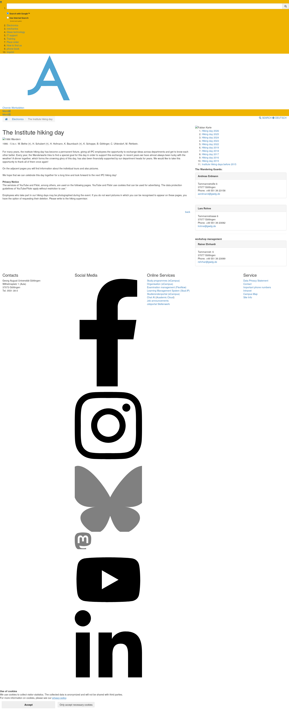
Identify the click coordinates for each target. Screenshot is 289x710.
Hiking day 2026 (210, 130)
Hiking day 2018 (210, 150)
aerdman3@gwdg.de (209, 193)
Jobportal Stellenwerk (158, 304)
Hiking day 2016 (210, 157)
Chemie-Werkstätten (13, 107)
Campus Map (250, 294)
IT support (12, 35)
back (187, 211)
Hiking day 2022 (210, 144)
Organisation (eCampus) (160, 284)
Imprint (10, 52)
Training (11, 38)
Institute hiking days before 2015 (219, 164)
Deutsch (280, 117)
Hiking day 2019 (210, 147)
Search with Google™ (20, 13)
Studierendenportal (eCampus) (163, 294)
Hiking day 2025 (210, 134)
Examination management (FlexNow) (166, 287)
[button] (7, 111)
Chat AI (151, 297)
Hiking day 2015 (210, 160)
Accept (28, 704)
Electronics (12, 25)
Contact (247, 284)
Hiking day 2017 (210, 154)
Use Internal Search (19, 18)
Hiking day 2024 (210, 137)
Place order (13, 42)
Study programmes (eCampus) (163, 280)
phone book (13, 48)
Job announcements (158, 300)
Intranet (247, 290)
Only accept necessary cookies (76, 704)
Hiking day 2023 (210, 140)
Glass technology (16, 32)
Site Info (247, 297)
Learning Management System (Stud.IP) (168, 290)
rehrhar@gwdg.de (207, 261)
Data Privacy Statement (255, 280)
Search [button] (266, 117)
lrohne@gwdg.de (207, 226)
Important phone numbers (257, 287)
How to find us (14, 45)
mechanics (12, 28)
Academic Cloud (165, 297)
